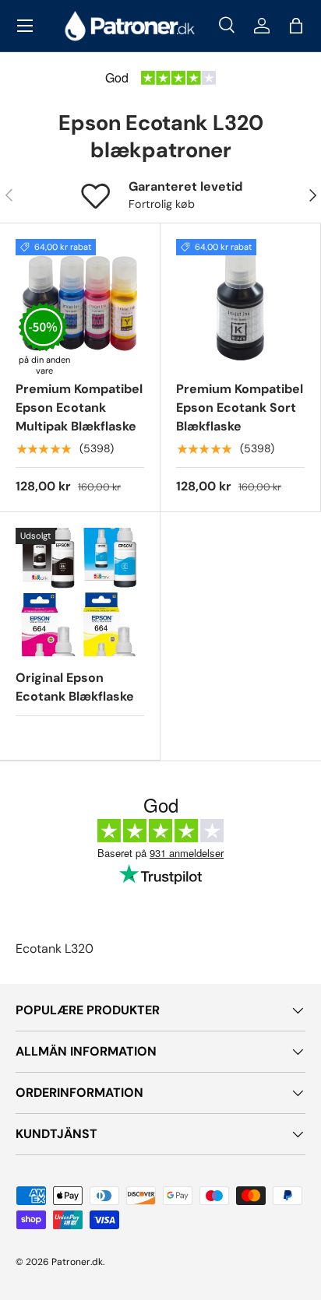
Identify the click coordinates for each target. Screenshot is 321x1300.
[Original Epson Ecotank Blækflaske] (80, 592)
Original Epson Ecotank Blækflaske (75, 686)
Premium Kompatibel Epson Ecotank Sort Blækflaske (239, 407)
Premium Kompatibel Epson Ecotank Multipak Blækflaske (79, 407)
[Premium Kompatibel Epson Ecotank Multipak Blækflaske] (80, 303)
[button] (296, 26)
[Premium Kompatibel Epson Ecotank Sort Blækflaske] (240, 303)
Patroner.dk (77, 1262)
